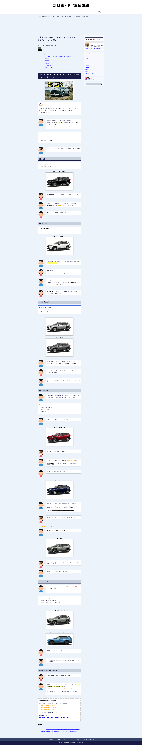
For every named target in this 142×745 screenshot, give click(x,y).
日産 (87, 58)
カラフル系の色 (47, 63)
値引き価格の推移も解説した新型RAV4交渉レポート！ (55, 717)
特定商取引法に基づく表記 (89, 739)
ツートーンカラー (48, 65)
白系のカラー (47, 60)
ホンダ (87, 60)
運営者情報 (50, 739)
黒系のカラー (47, 58)
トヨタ (87, 56)
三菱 (87, 69)
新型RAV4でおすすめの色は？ (50, 67)
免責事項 (78, 739)
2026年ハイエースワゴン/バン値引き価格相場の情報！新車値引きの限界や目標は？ (62, 729)
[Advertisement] (71, 26)
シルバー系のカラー (48, 61)
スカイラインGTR (100, 12)
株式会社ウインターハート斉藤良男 (92, 48)
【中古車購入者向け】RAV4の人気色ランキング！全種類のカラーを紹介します (57, 56)
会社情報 (58, 739)
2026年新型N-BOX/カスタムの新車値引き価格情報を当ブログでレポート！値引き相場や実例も (58, 731)
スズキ (87, 67)
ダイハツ (88, 71)
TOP (44, 16)
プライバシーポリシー (68, 739)
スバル (87, 65)
